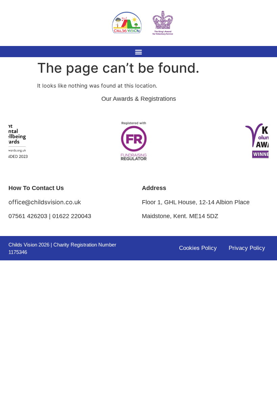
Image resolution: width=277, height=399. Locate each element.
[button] (138, 51)
